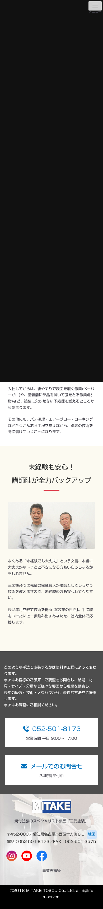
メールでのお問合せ (56, 766)
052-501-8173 (56, 729)
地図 (91, 834)
